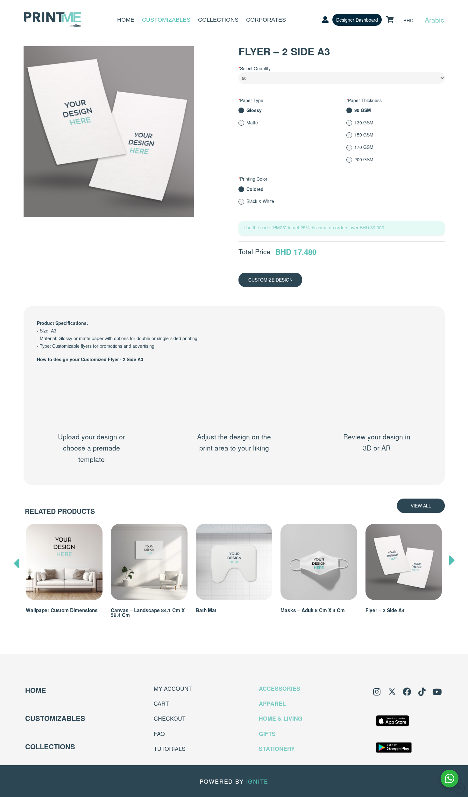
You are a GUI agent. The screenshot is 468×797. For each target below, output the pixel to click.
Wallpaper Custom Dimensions (62, 610)
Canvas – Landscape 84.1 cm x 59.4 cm (148, 613)
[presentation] (16, 562)
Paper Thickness (364, 100)
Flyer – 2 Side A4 (385, 610)
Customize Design (270, 279)
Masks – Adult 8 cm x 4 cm (312, 610)
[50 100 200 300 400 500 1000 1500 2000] (341, 79)
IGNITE (257, 781)
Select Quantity (254, 68)
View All (421, 505)
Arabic (434, 19)
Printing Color (252, 179)
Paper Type (250, 100)
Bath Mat (206, 610)
